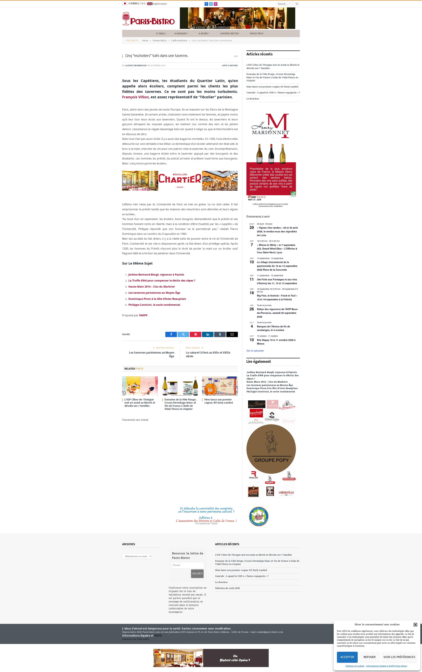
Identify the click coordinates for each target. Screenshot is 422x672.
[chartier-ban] (180, 189)
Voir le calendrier (255, 350)
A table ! (161, 33)
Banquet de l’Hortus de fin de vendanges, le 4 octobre (273, 328)
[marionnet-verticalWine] (271, 206)
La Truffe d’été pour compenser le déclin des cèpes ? (161, 280)
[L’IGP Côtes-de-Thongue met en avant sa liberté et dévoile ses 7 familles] (140, 385)
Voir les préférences (399, 657)
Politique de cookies (355, 666)
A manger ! (181, 33)
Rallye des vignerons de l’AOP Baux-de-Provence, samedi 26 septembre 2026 (277, 312)
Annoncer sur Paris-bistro (136, 639)
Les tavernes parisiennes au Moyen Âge (154, 293)
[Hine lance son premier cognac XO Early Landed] (220, 385)
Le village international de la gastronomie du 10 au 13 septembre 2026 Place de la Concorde (277, 265)
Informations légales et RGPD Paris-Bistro (386, 666)
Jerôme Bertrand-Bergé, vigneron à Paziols (156, 274)
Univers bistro (229, 33)
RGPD (158, 635)
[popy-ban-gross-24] (271, 498)
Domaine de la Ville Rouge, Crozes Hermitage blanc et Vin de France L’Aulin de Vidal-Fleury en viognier (180, 404)
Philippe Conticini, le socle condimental (154, 305)
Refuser (370, 657)
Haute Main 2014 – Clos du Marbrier (151, 286)
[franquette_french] (237, 28)
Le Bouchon (252, 98)
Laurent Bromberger (136, 65)
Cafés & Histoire (230, 65)
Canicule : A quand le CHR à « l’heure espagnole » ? (273, 92)
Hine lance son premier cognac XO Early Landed (218, 401)
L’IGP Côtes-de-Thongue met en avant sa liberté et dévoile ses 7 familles (139, 402)
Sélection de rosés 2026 (227, 588)
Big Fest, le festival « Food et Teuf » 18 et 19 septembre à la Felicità (277, 297)
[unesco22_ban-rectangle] (211, 516)
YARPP (143, 315)
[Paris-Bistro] (148, 18)
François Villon (135, 96)
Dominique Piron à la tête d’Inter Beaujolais (157, 299)
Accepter (347, 657)
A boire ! (204, 33)
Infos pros (256, 33)
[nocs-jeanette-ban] (211, 658)
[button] (415, 624)
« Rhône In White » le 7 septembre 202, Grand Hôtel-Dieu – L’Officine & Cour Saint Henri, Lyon (277, 248)
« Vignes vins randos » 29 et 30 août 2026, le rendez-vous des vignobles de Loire (277, 231)
